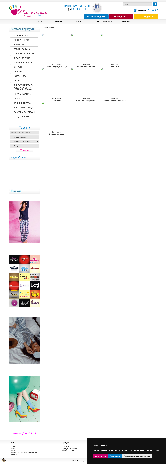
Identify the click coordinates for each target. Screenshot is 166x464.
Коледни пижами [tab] (23, 89)
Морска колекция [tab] (23, 94)
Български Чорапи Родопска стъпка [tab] (23, 85)
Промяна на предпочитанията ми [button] (137, 456)
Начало (13, 447)
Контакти (13, 454)
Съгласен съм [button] (100, 456)
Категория (57, 65)
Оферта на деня (68, 450)
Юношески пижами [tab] (24, 53)
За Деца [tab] (18, 80)
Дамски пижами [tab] (22, 35)
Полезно (13, 450)
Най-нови (65, 447)
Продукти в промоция (70, 449)
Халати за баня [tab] (22, 58)
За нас (12, 449)
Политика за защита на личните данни (24, 452)
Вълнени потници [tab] (23, 107)
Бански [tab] (17, 98)
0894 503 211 (78, 9)
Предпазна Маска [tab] (23, 116)
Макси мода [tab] (20, 76)
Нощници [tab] (19, 44)
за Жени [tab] (18, 71)
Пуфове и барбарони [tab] (24, 112)
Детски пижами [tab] (22, 49)
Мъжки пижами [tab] (22, 40)
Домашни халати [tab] (23, 62)
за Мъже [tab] (18, 67)
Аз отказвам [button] (115, 456)
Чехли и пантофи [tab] (23, 103)
